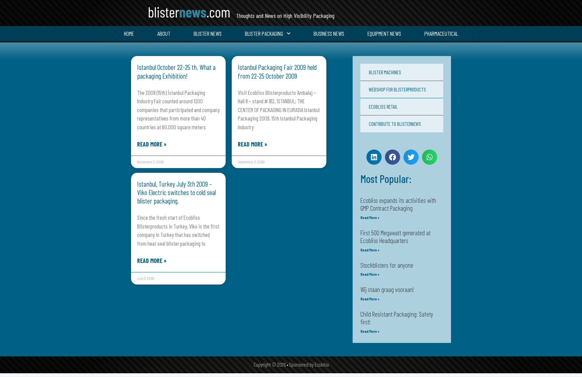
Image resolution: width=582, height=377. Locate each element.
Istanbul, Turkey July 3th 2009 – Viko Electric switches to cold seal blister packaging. (176, 192)
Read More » (151, 144)
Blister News (208, 33)
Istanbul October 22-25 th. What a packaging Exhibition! (176, 71)
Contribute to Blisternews (395, 124)
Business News (329, 33)
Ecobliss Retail (383, 107)
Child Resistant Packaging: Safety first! (396, 318)
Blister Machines (385, 72)
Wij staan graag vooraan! (387, 289)
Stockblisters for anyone (386, 265)
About (163, 33)
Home (129, 33)
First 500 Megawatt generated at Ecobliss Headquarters (395, 236)
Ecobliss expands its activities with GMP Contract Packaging (398, 204)
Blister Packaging (264, 33)
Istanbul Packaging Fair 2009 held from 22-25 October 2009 (277, 71)
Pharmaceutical (441, 33)
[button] (374, 157)
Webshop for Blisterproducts (397, 89)
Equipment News (384, 33)
